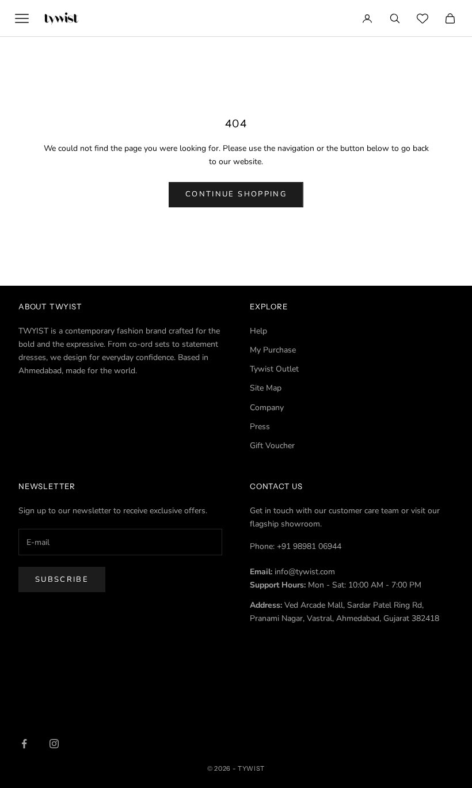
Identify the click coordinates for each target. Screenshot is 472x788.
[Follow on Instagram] (54, 743)
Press (260, 426)
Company (267, 407)
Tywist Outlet (274, 368)
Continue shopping (236, 194)
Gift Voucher (272, 445)
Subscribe (62, 579)
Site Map (265, 387)
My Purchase (273, 349)
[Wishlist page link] (422, 18)
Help (258, 330)
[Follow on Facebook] (24, 743)
